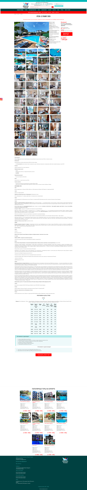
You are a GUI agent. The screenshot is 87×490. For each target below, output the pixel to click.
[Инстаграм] (1, 99)
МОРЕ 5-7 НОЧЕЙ (67, 9)
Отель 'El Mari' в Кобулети (24, 423)
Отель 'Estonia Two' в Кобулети (25, 401)
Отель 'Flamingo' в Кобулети (49, 401)
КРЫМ (39, 9)
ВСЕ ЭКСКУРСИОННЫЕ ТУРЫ (34, 12)
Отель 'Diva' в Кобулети (60, 401)
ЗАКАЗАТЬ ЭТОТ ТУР (66, 34)
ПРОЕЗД (62, 9)
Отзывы (43, 0)
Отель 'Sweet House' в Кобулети (49, 445)
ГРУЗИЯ (26, 9)
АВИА (58, 9)
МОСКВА (53, 12)
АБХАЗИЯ (49, 9)
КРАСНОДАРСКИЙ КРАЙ (32, 9)
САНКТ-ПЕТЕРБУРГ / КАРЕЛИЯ (46, 12)
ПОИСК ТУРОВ (20, 9)
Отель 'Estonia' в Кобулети (49, 423)
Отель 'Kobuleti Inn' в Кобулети (61, 423)
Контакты (48, 0)
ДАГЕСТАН (57, 12)
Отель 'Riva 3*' (35, 445)
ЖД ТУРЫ (54, 9)
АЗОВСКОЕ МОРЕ (44, 9)
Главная (38, 0)
